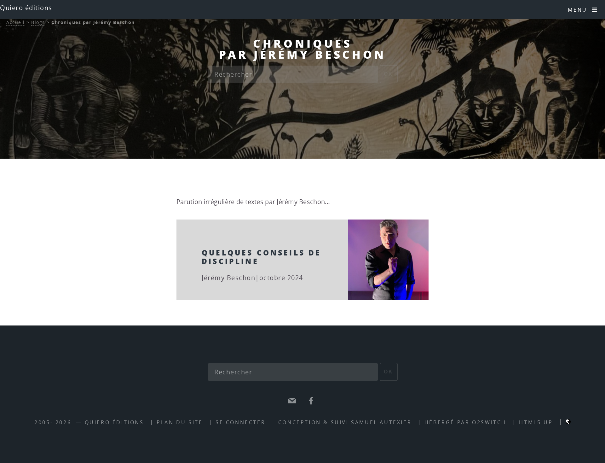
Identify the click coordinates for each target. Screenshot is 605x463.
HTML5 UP (536, 422)
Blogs (38, 22)
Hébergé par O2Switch (465, 422)
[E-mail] (292, 400)
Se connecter (240, 422)
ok (389, 74)
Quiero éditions (26, 7)
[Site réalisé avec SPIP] (568, 422)
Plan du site (180, 422)
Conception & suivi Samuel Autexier (345, 422)
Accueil (15, 22)
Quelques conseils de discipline (261, 256)
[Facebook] (311, 400)
